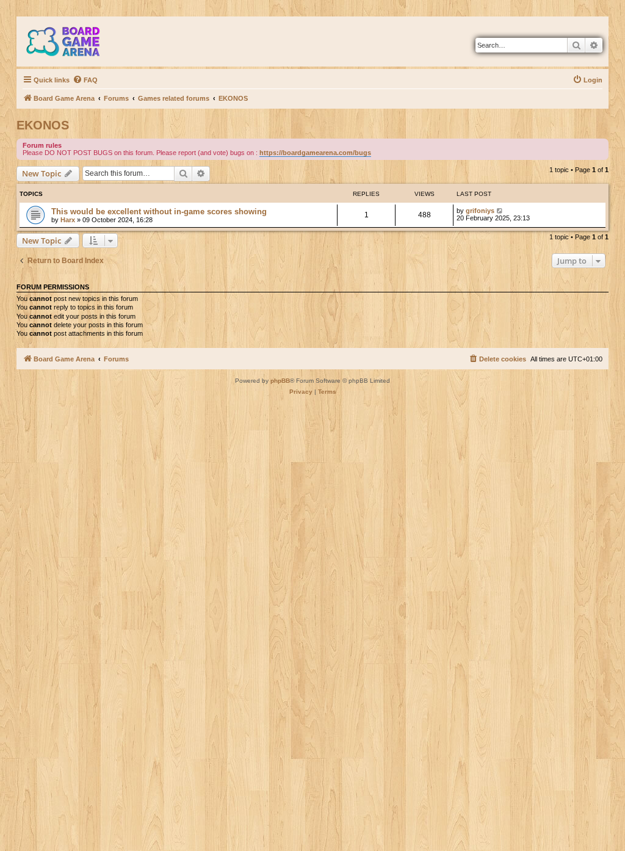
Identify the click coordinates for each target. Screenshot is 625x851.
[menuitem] (85, 80)
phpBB (280, 380)
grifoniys (480, 210)
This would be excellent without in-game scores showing (159, 211)
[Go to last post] (500, 210)
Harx (67, 219)
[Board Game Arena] (72, 41)
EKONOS (42, 125)
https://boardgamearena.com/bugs (315, 152)
